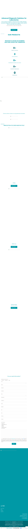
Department (2, 397)
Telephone (2, 400)
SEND (13, 443)
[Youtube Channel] (4, 506)
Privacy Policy (13, 438)
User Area (2, 511)
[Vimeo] (2, 506)
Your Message (3, 428)
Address (2, 406)
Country (2, 419)
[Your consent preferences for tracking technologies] (1, 527)
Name (2, 384)
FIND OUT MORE (4, 322)
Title (2, 381)
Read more (10, 344)
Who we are (2, 508)
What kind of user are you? (4, 379)
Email (2, 403)
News (1, 509)
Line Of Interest (3, 422)
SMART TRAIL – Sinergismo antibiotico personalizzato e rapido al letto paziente (7, 335)
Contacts (2, 510)
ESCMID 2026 (17, 334)
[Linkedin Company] (1, 506)
